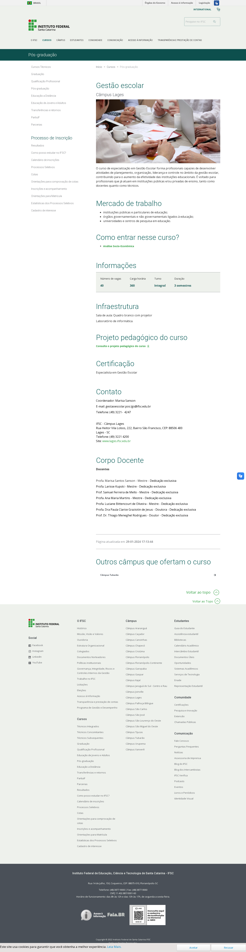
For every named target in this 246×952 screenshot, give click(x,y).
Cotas (80, 813)
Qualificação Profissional (90, 749)
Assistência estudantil (186, 634)
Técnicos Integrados (88, 726)
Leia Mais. (114, 947)
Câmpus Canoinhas (136, 639)
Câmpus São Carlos (136, 709)
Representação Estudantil (188, 686)
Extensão (179, 716)
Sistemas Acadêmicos (186, 668)
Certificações (181, 704)
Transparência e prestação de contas (97, 701)
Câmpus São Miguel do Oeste (142, 726)
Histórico (82, 628)
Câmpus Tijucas (134, 732)
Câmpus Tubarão (135, 738)
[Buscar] (214, 21)
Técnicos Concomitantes (90, 732)
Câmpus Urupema (136, 743)
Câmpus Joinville (135, 691)
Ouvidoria (82, 639)
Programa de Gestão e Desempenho (97, 707)
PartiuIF (81, 778)
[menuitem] (34, 40)
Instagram (37, 651)
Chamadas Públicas (185, 722)
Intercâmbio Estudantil (186, 651)
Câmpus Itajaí (133, 680)
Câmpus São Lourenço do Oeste (143, 720)
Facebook (37, 645)
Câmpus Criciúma (135, 651)
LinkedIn (37, 656)
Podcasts (179, 781)
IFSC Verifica (181, 775)
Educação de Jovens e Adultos (93, 755)
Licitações (82, 684)
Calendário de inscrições (90, 801)
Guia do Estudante (184, 628)
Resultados (83, 789)
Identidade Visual (183, 798)
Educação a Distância (88, 766)
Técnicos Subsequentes (90, 738)
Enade (177, 680)
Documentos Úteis (184, 657)
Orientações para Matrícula (92, 834)
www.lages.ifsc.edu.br (116, 441)
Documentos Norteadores (91, 657)
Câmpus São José (135, 714)
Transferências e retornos (91, 772)
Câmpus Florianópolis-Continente (144, 662)
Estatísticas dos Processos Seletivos (97, 840)
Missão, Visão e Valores (90, 634)
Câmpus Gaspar (135, 674)
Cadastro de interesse (89, 846)
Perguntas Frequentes (186, 746)
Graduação (83, 743)
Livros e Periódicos (184, 792)
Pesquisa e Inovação (185, 710)
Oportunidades (182, 662)
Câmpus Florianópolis (137, 657)
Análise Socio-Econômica (118, 246)
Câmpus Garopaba (136, 668)
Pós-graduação (85, 761)
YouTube (37, 662)
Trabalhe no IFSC (86, 678)
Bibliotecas (180, 639)
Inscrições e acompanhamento (94, 828)
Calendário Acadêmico (186, 645)
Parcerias (82, 784)
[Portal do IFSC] (49, 24)
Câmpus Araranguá (136, 628)
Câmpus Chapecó (135, 645)
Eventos (178, 787)
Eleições (81, 690)
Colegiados (83, 651)
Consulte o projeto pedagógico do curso (121, 346)
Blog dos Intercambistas (187, 769)
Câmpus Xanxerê (135, 749)
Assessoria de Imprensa (187, 758)
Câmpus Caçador (135, 634)
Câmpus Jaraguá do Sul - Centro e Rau (146, 686)
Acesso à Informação (88, 696)
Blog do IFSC (180, 763)
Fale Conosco (181, 740)
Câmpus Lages (134, 697)
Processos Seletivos (88, 807)
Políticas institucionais (89, 662)
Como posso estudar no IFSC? (93, 795)
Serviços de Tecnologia (187, 674)
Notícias (178, 752)
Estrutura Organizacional (90, 645)
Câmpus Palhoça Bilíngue (139, 703)
